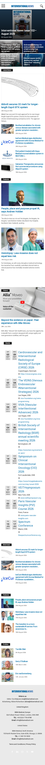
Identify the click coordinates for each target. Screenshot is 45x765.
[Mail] (22, 752)
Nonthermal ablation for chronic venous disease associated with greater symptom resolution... (28, 127)
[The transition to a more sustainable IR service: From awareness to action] (7, 627)
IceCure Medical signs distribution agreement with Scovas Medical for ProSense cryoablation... (30, 140)
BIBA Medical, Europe (22, 712)
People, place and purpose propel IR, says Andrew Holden (20, 210)
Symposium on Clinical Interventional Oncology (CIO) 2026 (27, 464)
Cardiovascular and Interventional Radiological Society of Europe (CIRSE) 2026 (30, 360)
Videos (5, 290)
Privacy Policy (31, 744)
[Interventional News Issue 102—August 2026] (22, 24)
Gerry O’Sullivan (22, 661)
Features (6, 179)
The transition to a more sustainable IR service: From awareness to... (26, 626)
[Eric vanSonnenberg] (7, 677)
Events (8, 343)
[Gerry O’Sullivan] (7, 665)
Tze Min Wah (21, 649)
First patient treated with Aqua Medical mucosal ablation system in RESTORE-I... (30, 153)
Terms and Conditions (17, 744)
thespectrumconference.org (29, 535)
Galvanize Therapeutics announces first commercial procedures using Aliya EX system (29, 166)
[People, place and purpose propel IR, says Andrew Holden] (22, 194)
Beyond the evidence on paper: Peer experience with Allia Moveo (20, 321)
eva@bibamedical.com (30, 699)
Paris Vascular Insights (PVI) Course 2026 (27, 505)
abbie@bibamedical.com (34, 702)
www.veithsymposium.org (30, 498)
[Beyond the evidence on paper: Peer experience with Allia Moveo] (22, 302)
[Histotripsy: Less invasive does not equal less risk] (22, 239)
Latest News (7, 70)
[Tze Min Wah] (7, 653)
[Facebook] (12, 752)
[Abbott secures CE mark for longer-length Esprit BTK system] (22, 88)
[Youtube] (32, 752)
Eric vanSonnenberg (23, 674)
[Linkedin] (17, 752)
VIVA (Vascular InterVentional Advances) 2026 (28, 408)
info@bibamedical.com (24, 720)
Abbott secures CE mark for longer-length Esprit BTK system (20, 106)
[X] (27, 752)
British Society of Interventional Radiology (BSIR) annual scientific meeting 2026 (29, 433)
